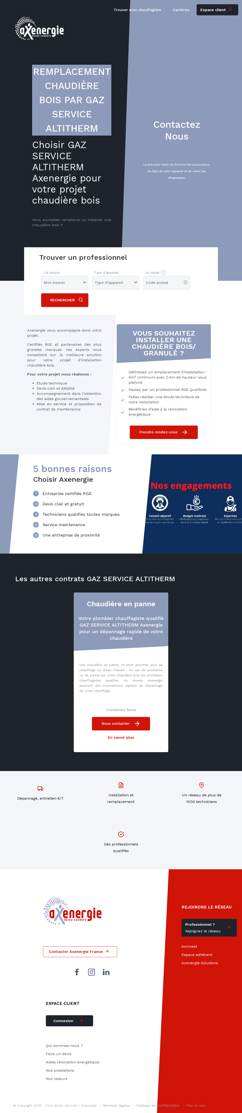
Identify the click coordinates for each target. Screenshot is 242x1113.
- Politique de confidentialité (157, 1105)
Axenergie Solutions (200, 963)
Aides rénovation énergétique (72, 1062)
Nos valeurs (56, 1078)
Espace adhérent (197, 954)
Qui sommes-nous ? (64, 1045)
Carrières (181, 10)
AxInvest (189, 946)
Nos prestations (60, 1070)
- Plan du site (194, 1105)
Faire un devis (58, 1054)
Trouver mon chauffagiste (137, 10)
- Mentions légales (115, 1105)
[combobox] (146, 282)
